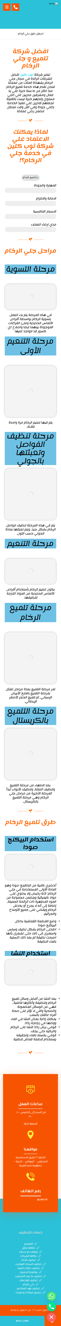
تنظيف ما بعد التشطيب (28, 1276)
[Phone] (51, 1306)
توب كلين (26, 74)
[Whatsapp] (51, 1296)
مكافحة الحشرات (28, 1272)
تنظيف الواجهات (28, 1280)
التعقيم (28, 1244)
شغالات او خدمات (28, 1252)
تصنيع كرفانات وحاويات (28, 1293)
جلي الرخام (28, 1285)
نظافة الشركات (28, 1256)
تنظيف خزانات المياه (28, 1268)
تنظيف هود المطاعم (28, 1289)
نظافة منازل (28, 1248)
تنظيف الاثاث (28, 1260)
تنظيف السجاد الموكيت (28, 1264)
